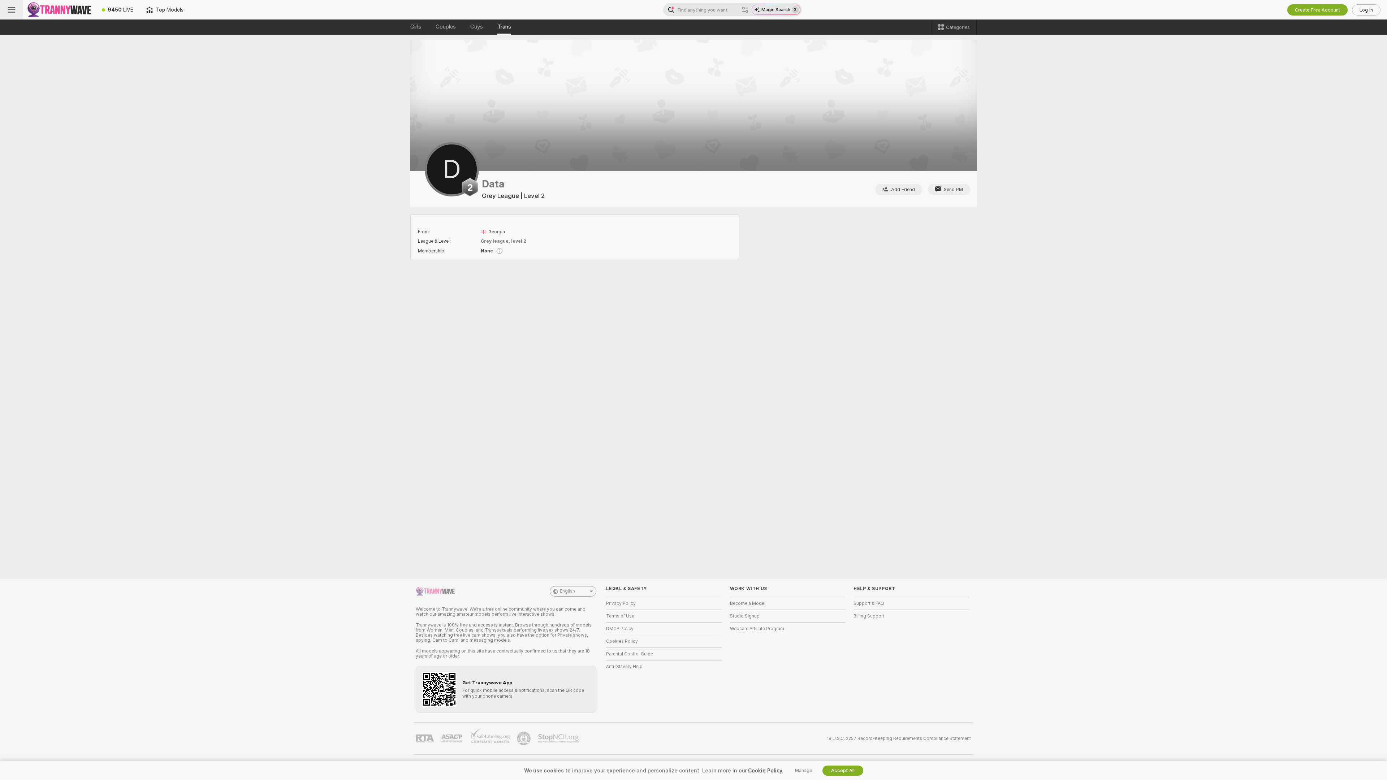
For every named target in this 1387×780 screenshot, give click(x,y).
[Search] (745, 10)
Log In (1366, 10)
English (567, 591)
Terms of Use (620, 616)
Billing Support (869, 616)
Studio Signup (745, 616)
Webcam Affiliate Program (757, 628)
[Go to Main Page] (59, 10)
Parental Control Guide (629, 653)
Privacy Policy (621, 603)
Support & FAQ (869, 603)
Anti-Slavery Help (624, 666)
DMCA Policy (620, 628)
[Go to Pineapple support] (524, 738)
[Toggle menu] (11, 10)
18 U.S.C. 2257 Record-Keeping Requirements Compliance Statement (899, 738)
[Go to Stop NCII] (559, 738)
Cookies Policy (622, 641)
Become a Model (747, 603)
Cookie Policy (765, 771)
